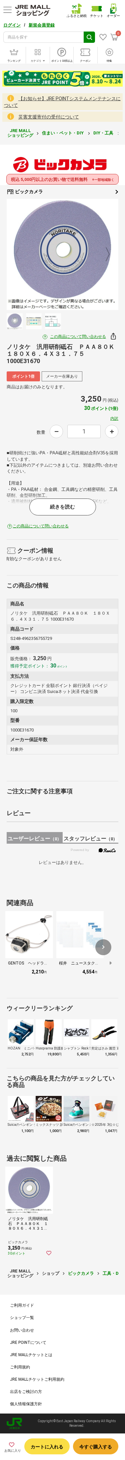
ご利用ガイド (22, 1305)
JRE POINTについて (28, 1342)
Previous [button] (21, 254)
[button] (103, 947)
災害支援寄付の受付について (48, 116)
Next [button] (103, 254)
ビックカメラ (28, 191)
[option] (62, 254)
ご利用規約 (20, 1367)
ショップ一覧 (22, 1317)
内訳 (114, 418)
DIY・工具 (103, 132)
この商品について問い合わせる (78, 336)
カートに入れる (47, 1446)
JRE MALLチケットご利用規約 (37, 1379)
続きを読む (62, 507)
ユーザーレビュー (34, 838)
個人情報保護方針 (26, 1404)
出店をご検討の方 (26, 1391)
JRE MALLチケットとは (31, 1354)
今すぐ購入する (95, 1446)
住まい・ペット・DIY (63, 132)
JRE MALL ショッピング (20, 133)
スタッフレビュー (90, 838)
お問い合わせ (22, 1330)
